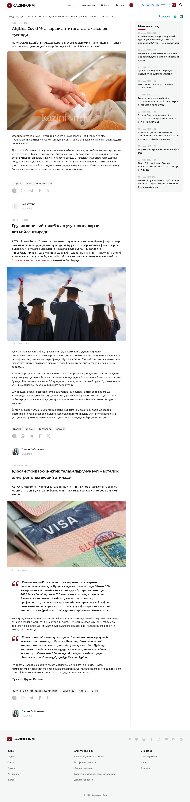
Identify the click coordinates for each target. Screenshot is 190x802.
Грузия (17, 429)
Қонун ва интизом (58, 16)
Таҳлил (120, 5)
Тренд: (10, 16)
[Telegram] (31, 191)
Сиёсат (11, 762)
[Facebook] (39, 191)
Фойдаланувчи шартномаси (89, 756)
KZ (143, 5)
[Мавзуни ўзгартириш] (133, 5)
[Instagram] (14, 191)
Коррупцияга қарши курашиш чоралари (94, 774)
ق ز (168, 5)
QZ (148, 5)
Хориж (17, 183)
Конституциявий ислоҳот (84, 16)
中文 (163, 5)
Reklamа (145, 768)
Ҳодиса (43, 16)
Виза (95, 690)
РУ (152, 5)
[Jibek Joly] (165, 16)
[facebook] (151, 739)
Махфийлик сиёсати (85, 762)
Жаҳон (30, 429)
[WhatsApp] (22, 191)
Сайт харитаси (149, 756)
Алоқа (144, 762)
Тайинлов (31, 16)
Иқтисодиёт (14, 774)
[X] (48, 191)
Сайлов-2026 (106, 16)
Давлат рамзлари (83, 768)
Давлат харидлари (84, 779)
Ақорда (20, 16)
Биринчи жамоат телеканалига (32, 260)
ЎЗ (173, 5)
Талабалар (45, 429)
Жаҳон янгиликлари (39, 183)
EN (157, 5)
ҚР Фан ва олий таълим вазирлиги (35, 690)
